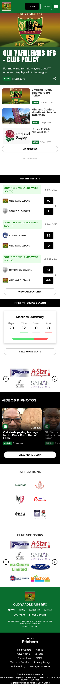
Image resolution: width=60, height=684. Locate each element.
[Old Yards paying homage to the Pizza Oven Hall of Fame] (22, 419)
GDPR (39, 658)
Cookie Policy (17, 666)
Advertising (23, 653)
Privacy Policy (42, 662)
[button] (55, 78)
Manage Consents (40, 666)
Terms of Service (19, 662)
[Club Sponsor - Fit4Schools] (41, 579)
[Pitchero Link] (30, 642)
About (39, 649)
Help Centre (24, 649)
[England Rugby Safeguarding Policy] (16, 96)
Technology (24, 658)
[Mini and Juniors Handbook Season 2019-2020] (16, 116)
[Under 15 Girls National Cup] (16, 136)
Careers (39, 653)
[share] (55, 78)
